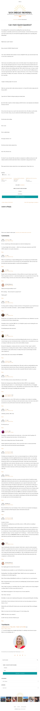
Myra (6, 335)
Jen (5, 542)
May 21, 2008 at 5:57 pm (9, 285)
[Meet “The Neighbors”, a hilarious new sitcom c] (37, 699)
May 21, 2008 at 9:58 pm (9, 421)
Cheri (6, 409)
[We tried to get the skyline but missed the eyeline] (8, 699)
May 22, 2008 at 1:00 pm (9, 563)
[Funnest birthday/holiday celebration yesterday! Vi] (31, 699)
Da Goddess (7, 431)
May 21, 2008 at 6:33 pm (9, 362)
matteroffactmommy (8, 517)
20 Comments (22, 184)
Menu (20, 1)
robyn (6, 255)
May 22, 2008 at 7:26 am (9, 504)
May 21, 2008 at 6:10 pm (9, 315)
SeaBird (6, 301)
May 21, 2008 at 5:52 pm (9, 271)
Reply (2, 252)
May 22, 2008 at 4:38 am (9, 453)
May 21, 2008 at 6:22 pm (9, 336)
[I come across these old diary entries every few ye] (20, 699)
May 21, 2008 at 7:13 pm (9, 396)
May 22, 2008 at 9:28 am (9, 519)
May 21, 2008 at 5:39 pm (9, 240)
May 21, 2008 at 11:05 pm (9, 432)
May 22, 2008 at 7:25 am (9, 476)
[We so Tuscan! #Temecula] (25, 699)
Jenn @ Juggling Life (8, 394)
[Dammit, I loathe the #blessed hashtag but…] (3, 699)
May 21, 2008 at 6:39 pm (9, 376)
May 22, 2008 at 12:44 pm (9, 544)
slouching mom (7, 239)
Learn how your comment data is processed (23, 232)
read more (22, 651)
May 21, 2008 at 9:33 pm (9, 410)
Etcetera (20, 26)
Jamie (6, 375)
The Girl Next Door (8, 451)
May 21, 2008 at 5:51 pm (9, 256)
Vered (6, 269)
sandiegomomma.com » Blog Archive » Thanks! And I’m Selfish (13, 626)
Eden (6, 314)
